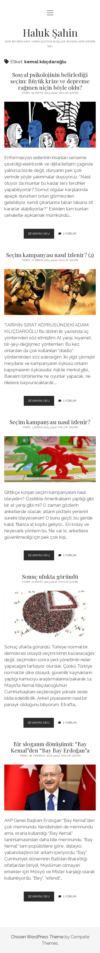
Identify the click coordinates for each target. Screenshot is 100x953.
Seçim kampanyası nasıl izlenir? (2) (50, 254)
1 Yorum (69, 233)
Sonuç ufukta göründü (50, 576)
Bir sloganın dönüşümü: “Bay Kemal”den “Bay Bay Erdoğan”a (50, 747)
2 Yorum (70, 722)
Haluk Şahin (50, 32)
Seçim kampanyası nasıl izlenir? (50, 422)
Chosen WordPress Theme (37, 936)
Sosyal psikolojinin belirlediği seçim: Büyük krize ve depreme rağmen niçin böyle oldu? (50, 81)
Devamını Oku (41, 235)
